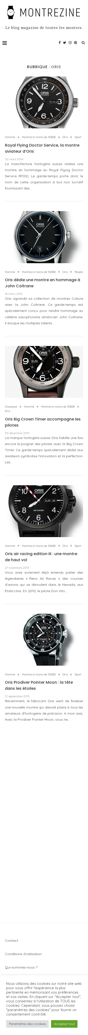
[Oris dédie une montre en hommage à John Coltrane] (44, 237)
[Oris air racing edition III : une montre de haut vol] (44, 511)
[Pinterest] (75, 43)
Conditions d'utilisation (23, 954)
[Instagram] (70, 43)
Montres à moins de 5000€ (39, 137)
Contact (11, 940)
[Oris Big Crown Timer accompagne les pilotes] (44, 372)
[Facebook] (60, 43)
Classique (11, 406)
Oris (65, 137)
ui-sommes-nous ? (22, 967)
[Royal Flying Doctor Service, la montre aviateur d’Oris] (44, 102)
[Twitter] (64, 43)
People (79, 272)
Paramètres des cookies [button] (27, 1024)
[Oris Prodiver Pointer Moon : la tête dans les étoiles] (44, 640)
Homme (10, 137)
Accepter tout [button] (64, 1024)
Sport (78, 137)
